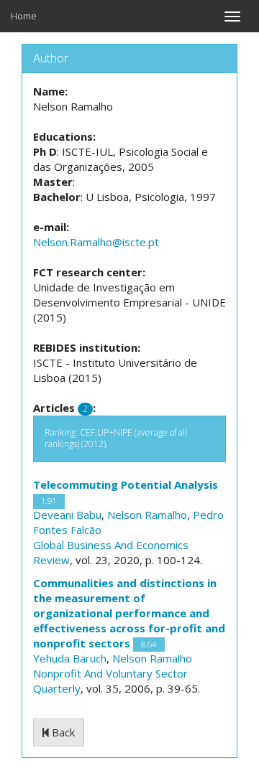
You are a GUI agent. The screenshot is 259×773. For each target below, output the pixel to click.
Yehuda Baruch (69, 658)
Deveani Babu (67, 514)
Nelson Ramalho (147, 514)
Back (62, 732)
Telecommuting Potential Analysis (125, 484)
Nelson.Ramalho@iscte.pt (96, 242)
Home (24, 15)
